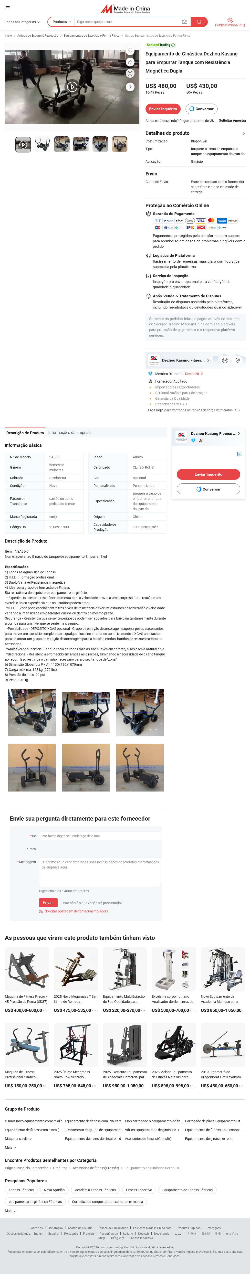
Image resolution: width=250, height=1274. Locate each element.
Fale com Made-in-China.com (152, 1228)
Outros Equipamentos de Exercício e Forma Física (157, 35)
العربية (178, 1233)
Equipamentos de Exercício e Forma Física (92, 35)
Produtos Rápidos (188, 1228)
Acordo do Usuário (80, 1228)
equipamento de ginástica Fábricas (35, 1201)
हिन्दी (218, 1233)
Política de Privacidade (113, 1228)
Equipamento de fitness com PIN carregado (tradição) (105, 1121)
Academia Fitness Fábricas (95, 1190)
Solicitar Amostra (232, 120)
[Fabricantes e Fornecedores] (125, 8)
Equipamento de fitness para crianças (213, 1129)
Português (71, 1233)
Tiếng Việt (117, 1238)
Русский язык (109, 1233)
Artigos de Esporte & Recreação (37, 35)
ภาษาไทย (232, 1233)
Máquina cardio (17, 1138)
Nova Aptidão (54, 1190)
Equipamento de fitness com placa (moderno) (39, 1129)
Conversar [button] (205, 109)
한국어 (192, 1233)
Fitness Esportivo (139, 1190)
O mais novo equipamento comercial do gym (35, 1121)
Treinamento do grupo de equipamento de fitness (102, 1129)
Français (88, 1233)
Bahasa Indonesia (141, 1238)
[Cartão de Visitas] (239, 453)
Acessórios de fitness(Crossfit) (148, 1138)
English (38, 1233)
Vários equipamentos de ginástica (150, 1129)
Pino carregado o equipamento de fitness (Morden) (163, 1121)
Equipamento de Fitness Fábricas (187, 1190)
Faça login (156, 410)
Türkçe (101, 1238)
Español (53, 1233)
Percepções (213, 1228)
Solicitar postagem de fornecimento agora (73, 911)
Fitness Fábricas (21, 1190)
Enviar (48, 902)
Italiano (128, 1233)
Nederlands (161, 1233)
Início (8, 35)
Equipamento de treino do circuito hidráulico (98, 1138)
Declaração (55, 1228)
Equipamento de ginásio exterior (209, 1138)
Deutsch (143, 1233)
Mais (9, 1210)
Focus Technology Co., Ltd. (117, 1247)
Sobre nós (36, 1228)
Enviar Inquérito (163, 109)
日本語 (205, 1233)
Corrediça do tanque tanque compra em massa (107, 1201)
